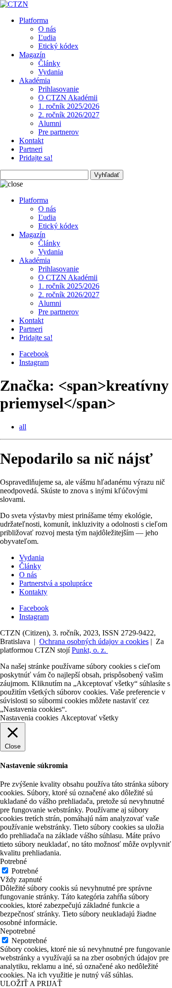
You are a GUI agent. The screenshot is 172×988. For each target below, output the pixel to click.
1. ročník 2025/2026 (68, 106)
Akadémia (34, 80)
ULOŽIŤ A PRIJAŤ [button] (31, 983)
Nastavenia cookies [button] (29, 718)
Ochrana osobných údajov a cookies (94, 641)
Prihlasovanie (58, 89)
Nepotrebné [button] (17, 931)
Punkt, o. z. (90, 650)
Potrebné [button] (13, 861)
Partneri (31, 149)
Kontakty (33, 592)
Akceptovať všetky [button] (89, 718)
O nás (47, 29)
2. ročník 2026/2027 (68, 115)
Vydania (50, 72)
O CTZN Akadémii (67, 98)
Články (49, 63)
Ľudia (47, 37)
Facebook (34, 354)
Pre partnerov (58, 132)
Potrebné (24, 871)
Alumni (49, 123)
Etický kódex (58, 46)
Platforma (33, 20)
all (22, 427)
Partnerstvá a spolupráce (55, 583)
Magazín (32, 55)
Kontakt (31, 140)
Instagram (34, 362)
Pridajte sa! (36, 158)
